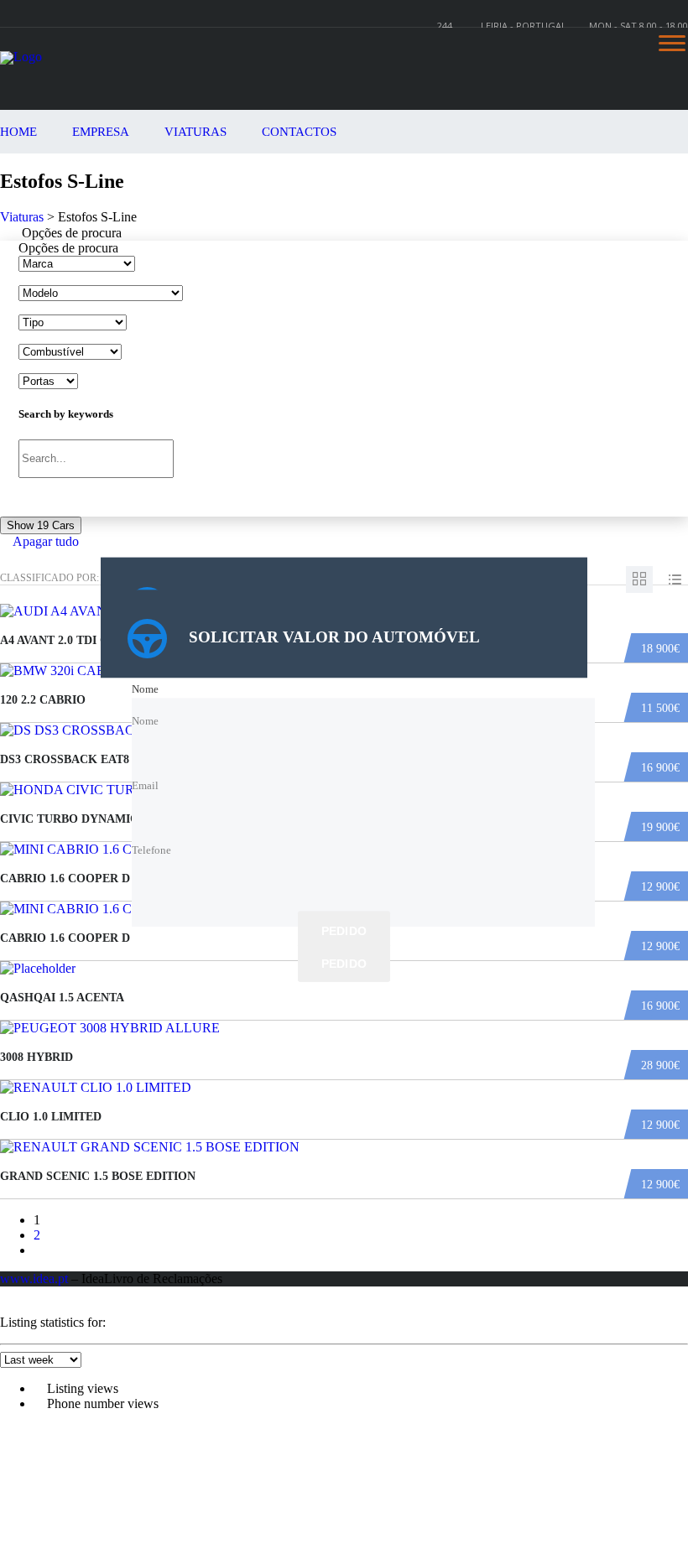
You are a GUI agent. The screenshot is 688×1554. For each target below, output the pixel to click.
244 (444, 25)
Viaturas (195, 131)
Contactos (299, 131)
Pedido (344, 931)
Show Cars (41, 525)
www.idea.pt (34, 1278)
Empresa (100, 131)
